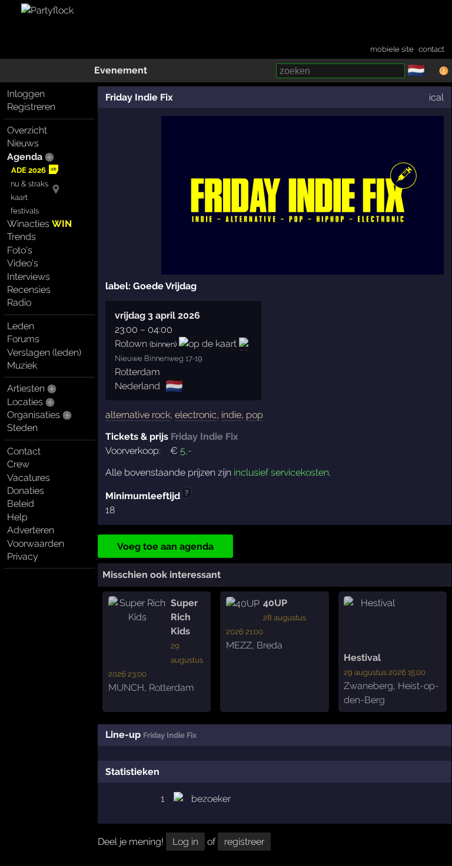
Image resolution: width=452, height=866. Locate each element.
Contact (24, 451)
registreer (244, 841)
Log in (185, 841)
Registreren (31, 106)
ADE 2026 (28, 170)
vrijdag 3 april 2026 (157, 315)
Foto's (19, 250)
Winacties (39, 223)
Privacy (22, 556)
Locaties (25, 401)
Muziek (22, 365)
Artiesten (26, 388)
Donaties (25, 490)
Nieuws (23, 143)
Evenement (120, 70)
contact (431, 49)
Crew (18, 464)
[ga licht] (432, 71)
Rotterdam (137, 371)
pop (254, 414)
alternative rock (137, 414)
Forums (23, 339)
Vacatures (28, 477)
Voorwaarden (35, 543)
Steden (22, 427)
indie (231, 414)
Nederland (137, 386)
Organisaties (33, 414)
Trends (21, 236)
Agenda (24, 156)
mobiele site (392, 49)
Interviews (28, 276)
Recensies (29, 289)
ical (436, 97)
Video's (22, 263)
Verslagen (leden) (44, 352)
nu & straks (29, 183)
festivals (25, 210)
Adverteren (30, 530)
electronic (196, 414)
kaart (19, 197)
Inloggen (26, 93)
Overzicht (27, 130)
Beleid (20, 503)
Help (17, 517)
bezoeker (211, 798)
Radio (19, 302)
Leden (20, 326)
